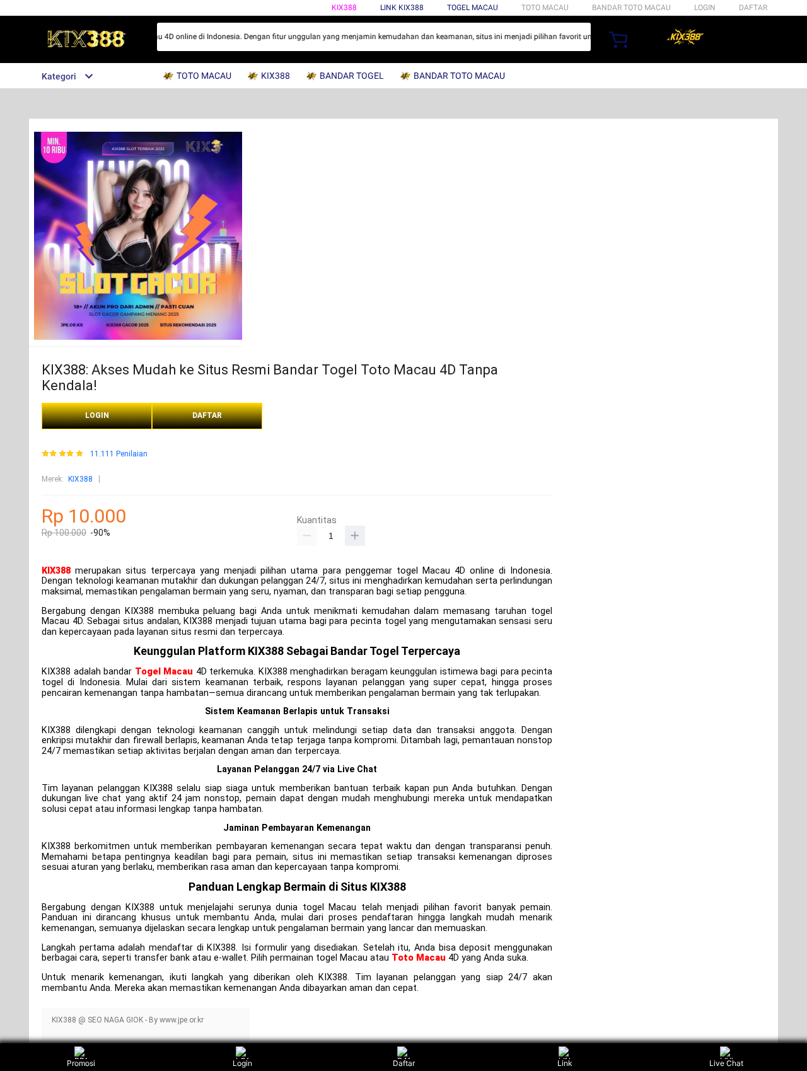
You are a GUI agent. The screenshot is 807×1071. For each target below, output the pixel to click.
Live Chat (726, 1063)
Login (242, 1063)
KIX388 (344, 7)
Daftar (404, 1063)
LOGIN (705, 7)
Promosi (81, 1063)
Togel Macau (472, 7)
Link (564, 1063)
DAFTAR (753, 7)
